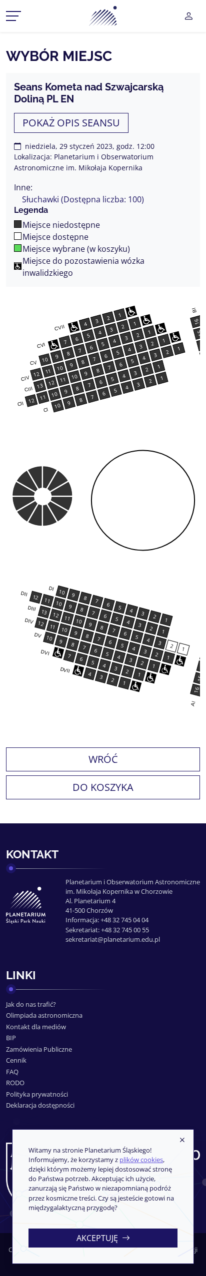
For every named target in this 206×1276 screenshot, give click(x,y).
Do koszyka (103, 787)
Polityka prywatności (37, 1094)
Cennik (16, 1060)
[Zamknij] (182, 1141)
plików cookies (141, 1159)
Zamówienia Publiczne (39, 1049)
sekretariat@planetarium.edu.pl (113, 939)
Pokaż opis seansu (71, 122)
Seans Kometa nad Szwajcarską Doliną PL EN (89, 93)
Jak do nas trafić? (31, 1004)
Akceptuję (97, 1238)
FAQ (12, 1071)
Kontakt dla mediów (36, 1026)
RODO (15, 1082)
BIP (11, 1037)
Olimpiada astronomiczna (44, 1015)
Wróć (103, 759)
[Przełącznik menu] (13, 15)
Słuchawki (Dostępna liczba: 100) (83, 199)
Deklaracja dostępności (40, 1105)
